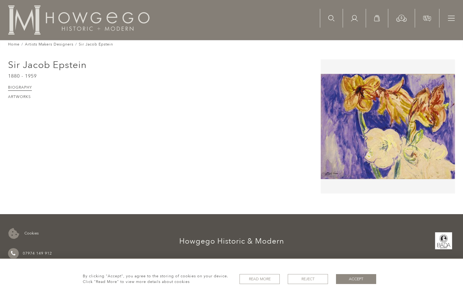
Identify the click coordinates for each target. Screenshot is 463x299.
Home (14, 44)
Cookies (31, 233)
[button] (401, 17)
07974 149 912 (37, 253)
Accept (356, 279)
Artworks (19, 96)
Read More (260, 279)
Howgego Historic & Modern (231, 241)
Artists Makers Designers (49, 44)
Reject (308, 279)
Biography (20, 87)
